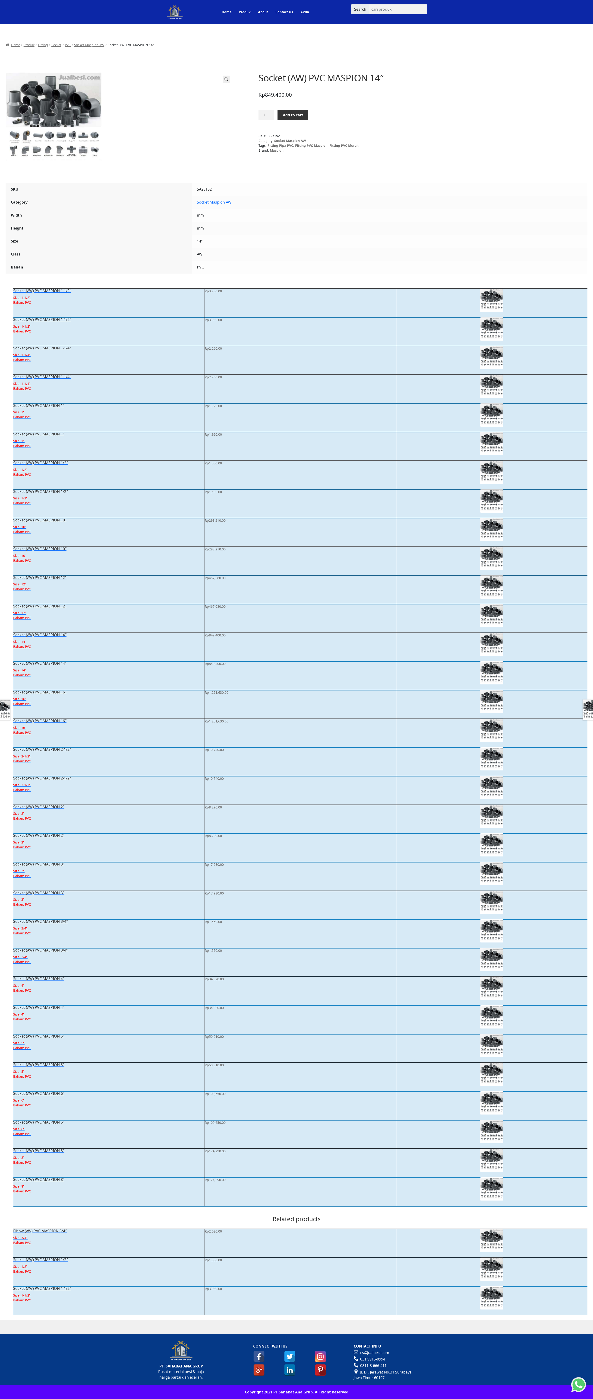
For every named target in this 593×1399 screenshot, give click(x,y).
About (263, 12)
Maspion (277, 150)
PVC (68, 45)
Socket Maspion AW (89, 45)
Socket (56, 45)
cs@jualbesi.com (374, 1352)
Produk (245, 12)
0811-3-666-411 (373, 1365)
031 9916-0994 (372, 1359)
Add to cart (293, 115)
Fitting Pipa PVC (280, 145)
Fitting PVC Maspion (311, 145)
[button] (226, 79)
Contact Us (284, 12)
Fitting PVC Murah (344, 145)
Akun (304, 12)
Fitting (43, 45)
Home (226, 12)
